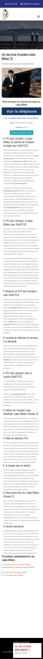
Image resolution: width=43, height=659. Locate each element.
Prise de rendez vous (21, 132)
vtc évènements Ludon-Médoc (15, 572)
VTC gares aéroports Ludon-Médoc (16, 564)
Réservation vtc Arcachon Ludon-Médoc (18, 567)
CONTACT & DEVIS (31, 4)
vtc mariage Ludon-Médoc (13, 575)
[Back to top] (37, 653)
